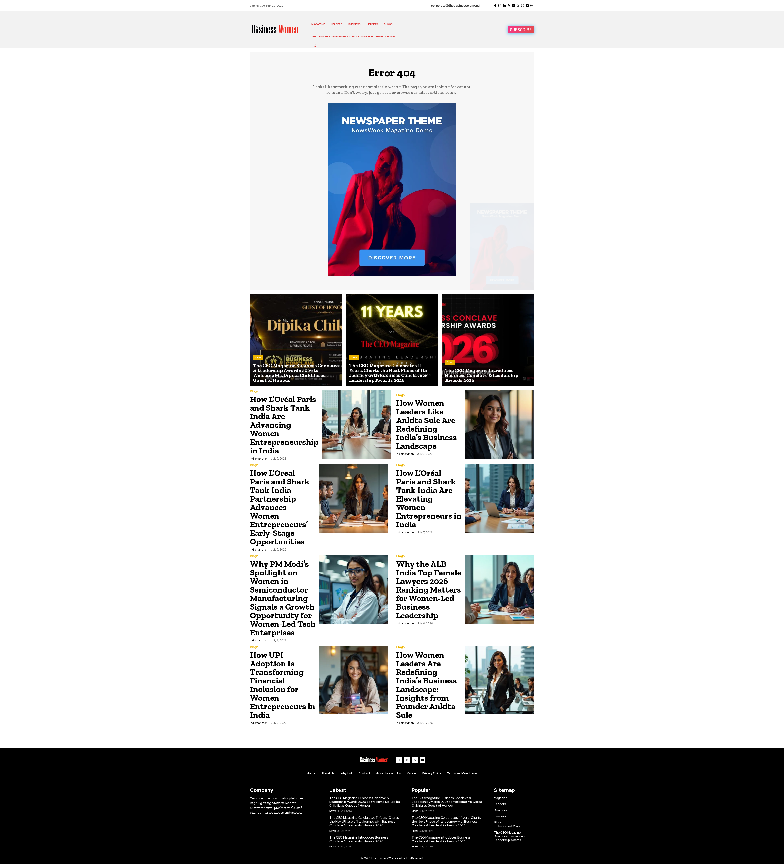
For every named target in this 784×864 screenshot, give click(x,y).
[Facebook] (495, 5)
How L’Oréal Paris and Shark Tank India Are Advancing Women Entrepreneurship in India (284, 425)
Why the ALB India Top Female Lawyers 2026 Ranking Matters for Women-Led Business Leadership (428, 589)
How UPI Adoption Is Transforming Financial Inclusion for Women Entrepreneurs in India (282, 685)
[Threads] (532, 5)
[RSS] (509, 5)
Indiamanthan (259, 458)
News (258, 357)
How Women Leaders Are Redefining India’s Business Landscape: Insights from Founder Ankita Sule (426, 685)
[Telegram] (513, 5)
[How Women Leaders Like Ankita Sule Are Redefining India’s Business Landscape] (499, 424)
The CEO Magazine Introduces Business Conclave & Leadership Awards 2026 (358, 839)
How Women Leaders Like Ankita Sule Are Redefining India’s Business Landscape (426, 424)
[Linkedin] (504, 5)
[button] (314, 45)
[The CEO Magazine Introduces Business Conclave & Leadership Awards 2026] (488, 340)
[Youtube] (527, 5)
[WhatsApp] (522, 5)
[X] (518, 5)
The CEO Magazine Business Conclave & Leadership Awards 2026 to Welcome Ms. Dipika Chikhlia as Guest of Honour (364, 802)
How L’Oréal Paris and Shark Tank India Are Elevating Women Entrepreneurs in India (428, 498)
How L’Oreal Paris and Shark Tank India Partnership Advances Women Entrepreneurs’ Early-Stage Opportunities (280, 507)
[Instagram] (500, 5)
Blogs (254, 391)
